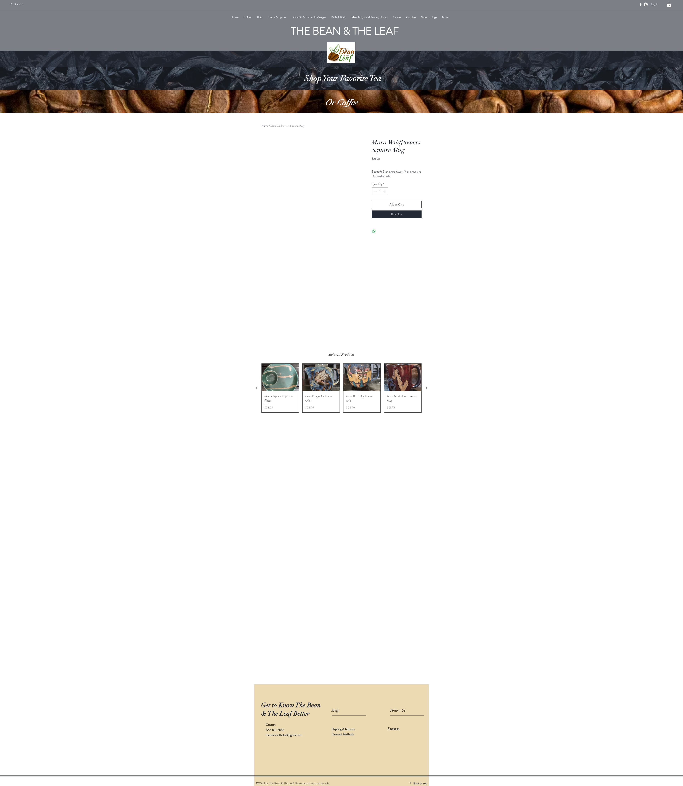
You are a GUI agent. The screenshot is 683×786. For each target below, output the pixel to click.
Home (264, 126)
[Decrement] (375, 191)
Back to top (420, 783)
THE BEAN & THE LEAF (345, 31)
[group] (341, 388)
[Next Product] (426, 388)
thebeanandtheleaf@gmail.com (284, 735)
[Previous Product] (256, 388)
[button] (669, 4)
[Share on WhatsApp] (374, 231)
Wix (327, 783)
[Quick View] (280, 377)
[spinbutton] (380, 191)
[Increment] (385, 191)
